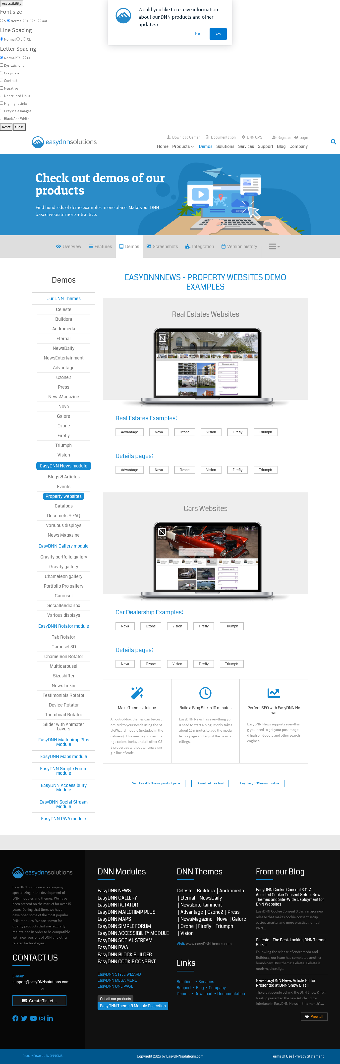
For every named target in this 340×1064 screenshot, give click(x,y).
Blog (281, 146)
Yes (218, 33)
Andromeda (231, 890)
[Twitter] (24, 1018)
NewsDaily (211, 898)
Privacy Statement (309, 1056)
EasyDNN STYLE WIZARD (119, 974)
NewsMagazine (196, 919)
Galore (239, 919)
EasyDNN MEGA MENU (117, 980)
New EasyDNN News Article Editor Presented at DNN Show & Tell (286, 983)
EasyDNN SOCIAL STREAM (125, 940)
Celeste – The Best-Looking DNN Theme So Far (291, 942)
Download (203, 994)
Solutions (225, 146)
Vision (211, 432)
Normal (10, 57)
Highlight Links (15, 103)
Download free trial (210, 783)
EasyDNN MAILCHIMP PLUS (127, 912)
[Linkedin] (50, 1018)
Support (265, 146)
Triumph (265, 432)
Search (281, 140)
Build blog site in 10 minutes (205, 721)
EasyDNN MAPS (114, 919)
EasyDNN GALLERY (117, 898)
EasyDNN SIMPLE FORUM (124, 926)
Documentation (223, 137)
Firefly (237, 432)
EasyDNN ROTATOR (118, 905)
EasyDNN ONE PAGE (115, 986)
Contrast (10, 80)
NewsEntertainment (201, 905)
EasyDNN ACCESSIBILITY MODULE (133, 933)
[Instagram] (42, 1018)
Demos (206, 146)
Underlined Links (17, 95)
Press (233, 912)
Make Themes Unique (137, 721)
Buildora (206, 890)
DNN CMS (254, 137)
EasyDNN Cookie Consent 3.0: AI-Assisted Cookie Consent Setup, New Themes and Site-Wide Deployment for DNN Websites (290, 897)
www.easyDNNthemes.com (209, 944)
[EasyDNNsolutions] (64, 141)
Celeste (184, 890)
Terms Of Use (281, 1056)
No (197, 33)
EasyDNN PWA (113, 947)
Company (298, 146)
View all (317, 1016)
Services (246, 146)
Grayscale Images (17, 110)
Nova (159, 432)
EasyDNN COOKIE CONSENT (127, 961)
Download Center (186, 137)
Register (284, 137)
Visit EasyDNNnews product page (156, 783)
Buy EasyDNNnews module (259, 783)
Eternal (187, 898)
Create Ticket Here (45, 1001)
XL (29, 57)
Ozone (185, 432)
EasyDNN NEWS (114, 890)
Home (163, 146)
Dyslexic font (14, 65)
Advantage (129, 432)
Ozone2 (215, 912)
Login (303, 137)
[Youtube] (33, 1018)
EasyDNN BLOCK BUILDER (125, 954)
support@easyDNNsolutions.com (40, 982)
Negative (11, 88)
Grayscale (11, 73)
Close (19, 126)
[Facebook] (15, 1018)
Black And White (16, 118)
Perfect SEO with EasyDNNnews (274, 721)
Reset (6, 126)
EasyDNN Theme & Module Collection (133, 1006)
